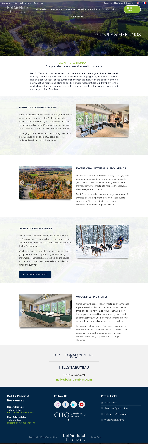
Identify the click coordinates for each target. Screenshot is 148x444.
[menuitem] (5, 3)
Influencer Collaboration (116, 414)
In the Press (110, 402)
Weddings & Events (114, 420)
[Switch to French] (145, 3)
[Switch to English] (139, 3)
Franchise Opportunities (116, 408)
